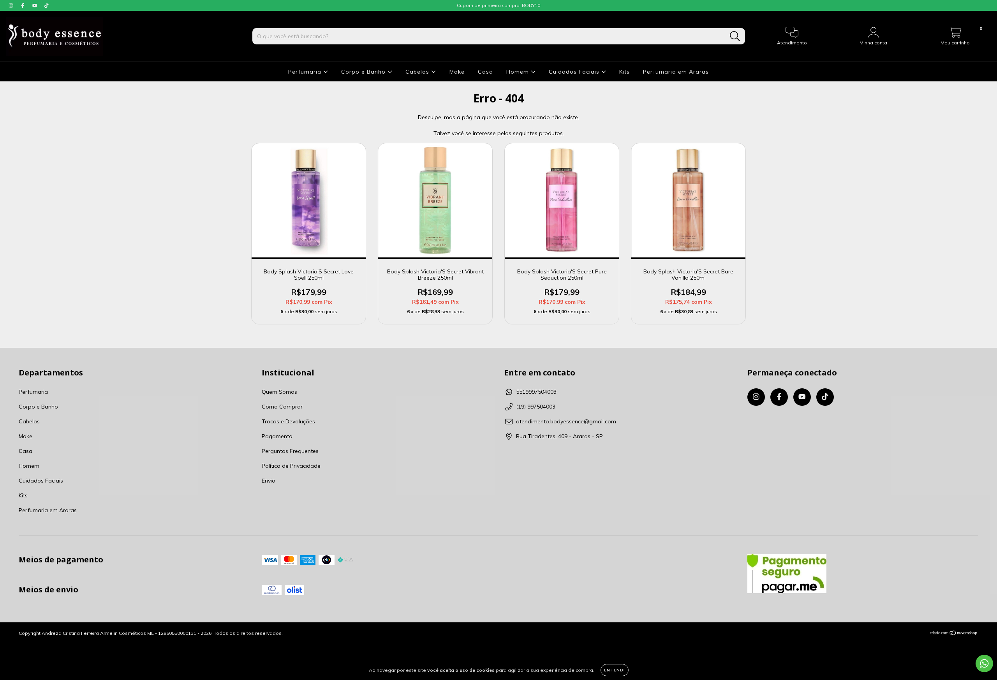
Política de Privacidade (291, 465)
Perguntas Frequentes (290, 451)
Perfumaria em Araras (676, 71)
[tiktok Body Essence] (46, 5)
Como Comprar (282, 406)
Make (457, 71)
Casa (485, 71)
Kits (624, 71)
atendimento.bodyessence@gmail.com (566, 421)
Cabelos (418, 71)
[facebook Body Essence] (23, 5)
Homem (518, 71)
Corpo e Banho (364, 71)
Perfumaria (305, 71)
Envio (268, 480)
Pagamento (277, 436)
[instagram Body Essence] (12, 5)
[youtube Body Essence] (35, 5)
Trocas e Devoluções (288, 421)
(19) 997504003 (535, 406)
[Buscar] (735, 36)
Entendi (614, 670)
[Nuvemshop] (954, 634)
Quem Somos (279, 391)
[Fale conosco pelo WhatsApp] (984, 663)
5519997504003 (536, 391)
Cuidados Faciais (575, 71)
